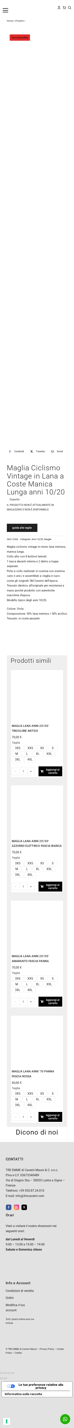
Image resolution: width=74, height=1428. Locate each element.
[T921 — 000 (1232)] (37, 1018)
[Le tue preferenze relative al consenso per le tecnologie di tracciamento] (6, 1421)
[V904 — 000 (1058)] (37, 672)
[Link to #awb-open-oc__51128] (10, 10)
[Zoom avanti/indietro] (1, 1373)
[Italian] (19, 4)
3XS (17, 748)
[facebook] (9, 1207)
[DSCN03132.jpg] (37, 238)
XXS (30, 748)
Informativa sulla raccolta (23, 1394)
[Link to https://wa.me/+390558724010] (65, 1419)
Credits (18, 1353)
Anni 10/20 (37, 539)
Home (10, 21)
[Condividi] (9, 1373)
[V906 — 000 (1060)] (37, 903)
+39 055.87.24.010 (31, 1190)
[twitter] (24, 1207)
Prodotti (19, 21)
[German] (15, 4)
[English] (8, 4)
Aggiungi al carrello (53, 771)
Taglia (16, 742)
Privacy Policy (47, 1349)
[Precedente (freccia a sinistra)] (1, 1378)
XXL (49, 754)
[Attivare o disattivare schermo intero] (5, 1373)
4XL (30, 759)
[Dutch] (4, 4)
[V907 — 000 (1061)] (37, 787)
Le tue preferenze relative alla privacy (41, 1386)
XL (37, 754)
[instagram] (16, 1207)
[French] (11, 4)
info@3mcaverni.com (30, 1196)
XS (42, 748)
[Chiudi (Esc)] (12, 1373)
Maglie (47, 539)
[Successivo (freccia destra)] (5, 1378)
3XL (17, 759)
